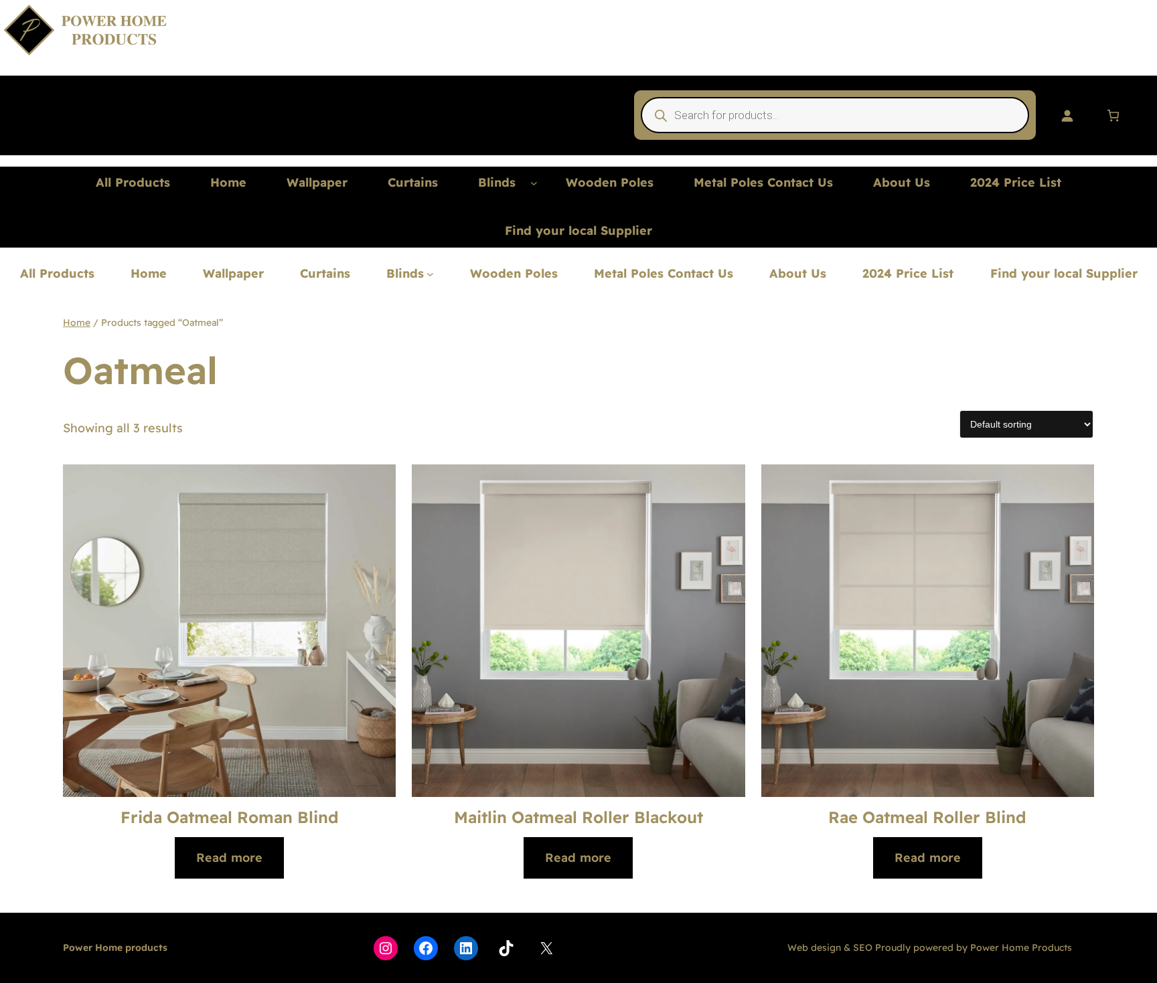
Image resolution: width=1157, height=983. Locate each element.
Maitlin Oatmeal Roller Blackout (578, 817)
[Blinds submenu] (534, 183)
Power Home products (115, 948)
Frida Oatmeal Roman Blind (230, 817)
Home (76, 323)
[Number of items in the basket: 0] (1113, 115)
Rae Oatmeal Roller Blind (927, 817)
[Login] (1067, 115)
